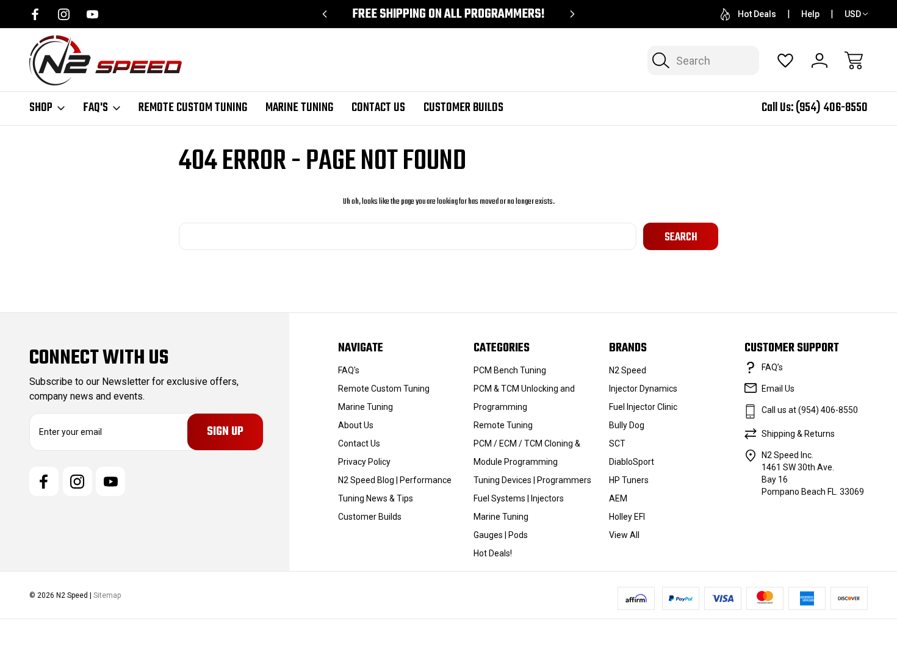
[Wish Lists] (785, 60)
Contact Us (378, 108)
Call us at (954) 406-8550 (810, 410)
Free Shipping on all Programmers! (448, 14)
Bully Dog (626, 425)
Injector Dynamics (643, 388)
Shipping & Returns (798, 434)
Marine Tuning (299, 108)
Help (810, 14)
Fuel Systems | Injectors (519, 498)
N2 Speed (627, 370)
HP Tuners (629, 480)
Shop (40, 108)
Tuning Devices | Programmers (532, 480)
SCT (617, 443)
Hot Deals (757, 14)
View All (624, 535)
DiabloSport (631, 462)
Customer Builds (463, 108)
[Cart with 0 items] (854, 60)
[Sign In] (819, 60)
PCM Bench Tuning (510, 370)
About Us (355, 425)
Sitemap (107, 595)
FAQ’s (772, 367)
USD (853, 14)
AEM (618, 498)
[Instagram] (64, 14)
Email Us (778, 388)
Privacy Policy (364, 462)
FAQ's (95, 108)
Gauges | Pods (501, 535)
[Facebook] (35, 14)
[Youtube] (92, 14)
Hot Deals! (493, 553)
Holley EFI (627, 517)
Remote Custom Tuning (193, 108)
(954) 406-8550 (832, 107)
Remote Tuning (503, 425)
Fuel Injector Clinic (643, 407)
